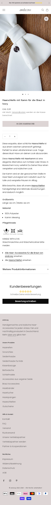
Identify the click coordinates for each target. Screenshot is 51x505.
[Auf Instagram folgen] (10, 480)
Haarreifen (7, 347)
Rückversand (8, 432)
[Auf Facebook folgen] (3, 480)
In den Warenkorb (26, 123)
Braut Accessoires (11, 383)
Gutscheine (8, 406)
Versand (6, 428)
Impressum (7, 459)
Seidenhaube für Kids (12, 361)
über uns (12, 334)
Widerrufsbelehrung (11, 463)
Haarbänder (8, 388)
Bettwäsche (8, 370)
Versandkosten (19, 112)
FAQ (4, 423)
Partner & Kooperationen (14, 446)
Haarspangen (9, 397)
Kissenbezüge (9, 365)
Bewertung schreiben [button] (25, 301)
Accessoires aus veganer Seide (17, 379)
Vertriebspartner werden (14, 441)
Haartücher (7, 392)
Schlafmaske (8, 374)
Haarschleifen (38, 185)
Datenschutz (8, 468)
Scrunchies (7, 352)
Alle (7, 252)
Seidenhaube (8, 356)
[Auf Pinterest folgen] (16, 480)
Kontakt (6, 419)
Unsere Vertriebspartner (13, 437)
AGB (4, 472)
